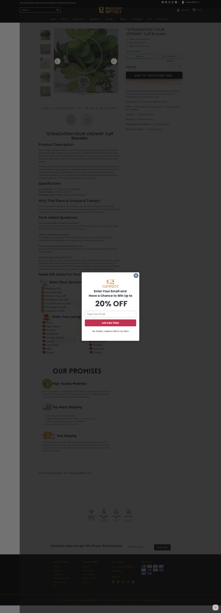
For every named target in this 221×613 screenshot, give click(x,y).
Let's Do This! (110, 323)
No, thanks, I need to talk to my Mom (110, 331)
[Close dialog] (136, 275)
